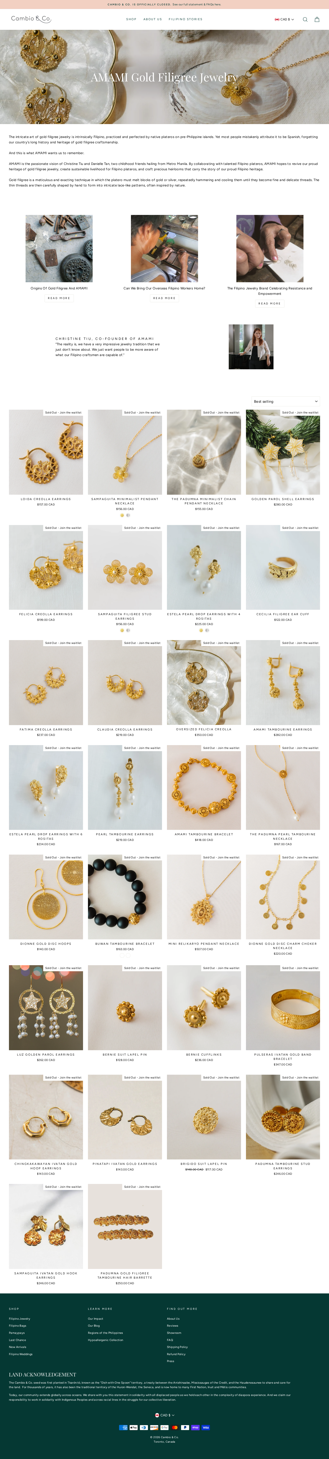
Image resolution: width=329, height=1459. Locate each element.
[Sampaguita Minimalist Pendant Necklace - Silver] (128, 515)
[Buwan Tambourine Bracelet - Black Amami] (122, 955)
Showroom (174, 1332)
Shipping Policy (177, 1347)
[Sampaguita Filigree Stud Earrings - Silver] (128, 630)
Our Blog (94, 1325)
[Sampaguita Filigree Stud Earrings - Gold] (122, 630)
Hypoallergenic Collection (105, 1340)
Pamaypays (17, 1332)
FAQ (170, 1340)
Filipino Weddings (20, 1354)
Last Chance (17, 1340)
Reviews (172, 1325)
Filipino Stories (186, 19)
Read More (59, 298)
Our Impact (95, 1318)
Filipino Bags (17, 1325)
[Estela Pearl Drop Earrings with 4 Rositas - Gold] (201, 630)
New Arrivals (17, 1347)
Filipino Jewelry (19, 1318)
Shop (131, 19)
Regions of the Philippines (105, 1332)
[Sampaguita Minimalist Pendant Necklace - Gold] (122, 515)
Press (170, 1361)
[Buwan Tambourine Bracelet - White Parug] (128, 955)
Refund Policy (176, 1354)
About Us (152, 19)
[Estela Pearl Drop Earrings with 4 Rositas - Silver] (207, 630)
